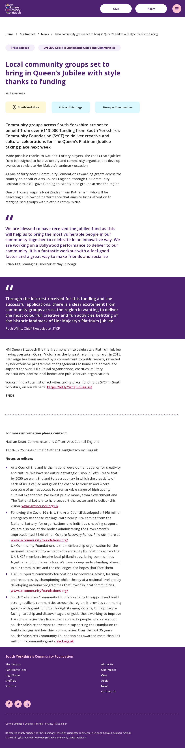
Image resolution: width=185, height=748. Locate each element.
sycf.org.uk (65, 641)
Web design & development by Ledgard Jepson (60, 737)
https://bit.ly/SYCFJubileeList (69, 387)
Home (9, 34)
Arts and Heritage (71, 107)
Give (104, 675)
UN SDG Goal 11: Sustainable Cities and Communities (79, 47)
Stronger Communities (117, 107)
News (45, 34)
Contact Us (108, 691)
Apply (104, 680)
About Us (107, 664)
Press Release (20, 47)
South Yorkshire (28, 107)
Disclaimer (61, 723)
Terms (39, 723)
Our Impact (27, 34)
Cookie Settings (13, 723)
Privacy (49, 723)
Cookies (29, 723)
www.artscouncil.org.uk (39, 506)
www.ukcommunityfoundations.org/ (39, 540)
